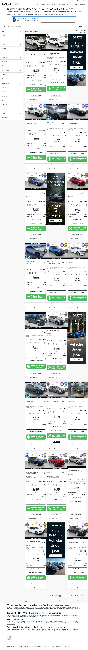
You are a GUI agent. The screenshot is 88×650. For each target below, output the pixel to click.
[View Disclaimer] (38, 66)
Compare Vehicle (32, 99)
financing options (69, 630)
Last (75, 595)
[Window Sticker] (45, 66)
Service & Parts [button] (61, 4)
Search (80, 26)
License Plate (56, 18)
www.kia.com (69, 646)
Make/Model (44, 18)
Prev (57, 595)
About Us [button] (74, 4)
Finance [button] (69, 4)
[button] (45, 42)
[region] (36, 76)
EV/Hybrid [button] (48, 4)
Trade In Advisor (82, 4)
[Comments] (42, 66)
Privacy (31, 646)
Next (71, 595)
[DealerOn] (10, 646)
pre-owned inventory (68, 608)
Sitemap (28, 646)
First (52, 595)
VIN (50, 18)
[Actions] (44, 54)
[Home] (34, 4)
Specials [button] (54, 4)
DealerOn (24, 646)
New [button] (37, 4)
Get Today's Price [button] (36, 80)
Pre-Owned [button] (42, 4)
